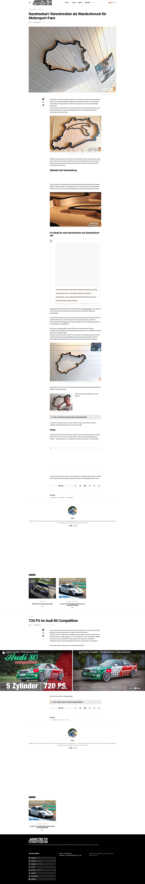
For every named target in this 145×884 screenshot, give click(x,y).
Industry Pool (75, 601)
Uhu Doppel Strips (87, 309)
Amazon (65, 322)
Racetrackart (70, 497)
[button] (115, 2)
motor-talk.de (68, 696)
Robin (30, 22)
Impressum (62, 855)
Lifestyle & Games (32, 9)
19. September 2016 (37, 22)
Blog (66, 2)
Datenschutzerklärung (71, 855)
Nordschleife (54, 497)
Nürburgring (40, 9)
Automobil (31, 616)
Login (79, 855)
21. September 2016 (37, 625)
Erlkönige (69, 601)
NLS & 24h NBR (42, 601)
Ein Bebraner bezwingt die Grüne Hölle (42, 604)
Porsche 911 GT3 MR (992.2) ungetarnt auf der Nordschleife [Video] (72, 604)
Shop (74, 2)
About (80, 2)
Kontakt (87, 2)
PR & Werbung (68, 853)
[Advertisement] (72, 548)
